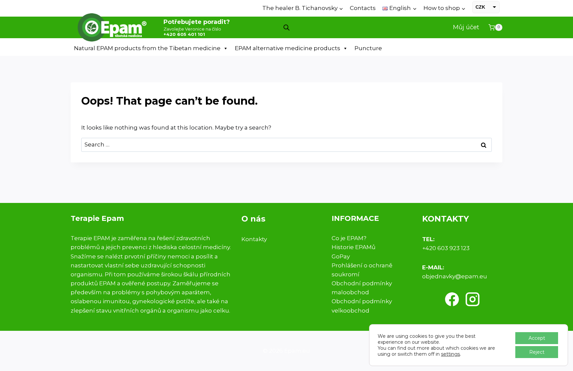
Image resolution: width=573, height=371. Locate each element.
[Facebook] (452, 299)
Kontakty (254, 239)
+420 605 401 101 (184, 34)
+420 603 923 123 (446, 248)
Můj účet (466, 27)
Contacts (363, 8)
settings (450, 354)
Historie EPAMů (353, 247)
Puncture (368, 48)
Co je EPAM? (349, 238)
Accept (537, 338)
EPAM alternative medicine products (287, 48)
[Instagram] (472, 299)
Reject (536, 352)
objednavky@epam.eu (454, 276)
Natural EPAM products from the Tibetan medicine (147, 48)
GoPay (341, 256)
